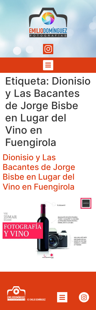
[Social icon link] (48, 49)
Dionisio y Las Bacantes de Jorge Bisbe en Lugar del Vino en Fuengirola (39, 172)
